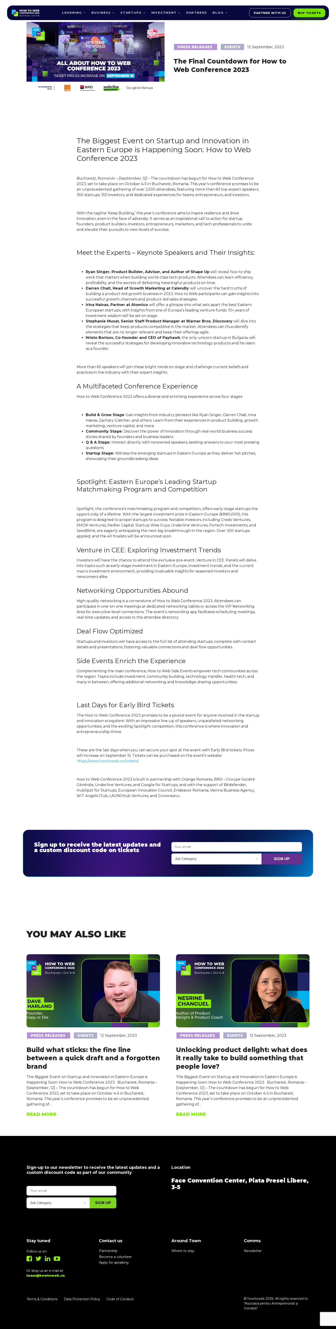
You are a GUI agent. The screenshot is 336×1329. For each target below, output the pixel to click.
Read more (41, 1114)
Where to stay (182, 1251)
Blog (218, 12)
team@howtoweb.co (46, 1275)
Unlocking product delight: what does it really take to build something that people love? (241, 1058)
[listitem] (168, 788)
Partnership (108, 1251)
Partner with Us (270, 13)
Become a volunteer (115, 1257)
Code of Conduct (120, 1299)
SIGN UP (282, 859)
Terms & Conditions (42, 1299)
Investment (164, 12)
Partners (196, 12)
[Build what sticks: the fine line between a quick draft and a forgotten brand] (93, 990)
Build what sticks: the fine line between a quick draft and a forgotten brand (93, 1058)
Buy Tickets (309, 13)
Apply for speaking (113, 1262)
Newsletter (253, 1251)
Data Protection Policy (82, 1299)
